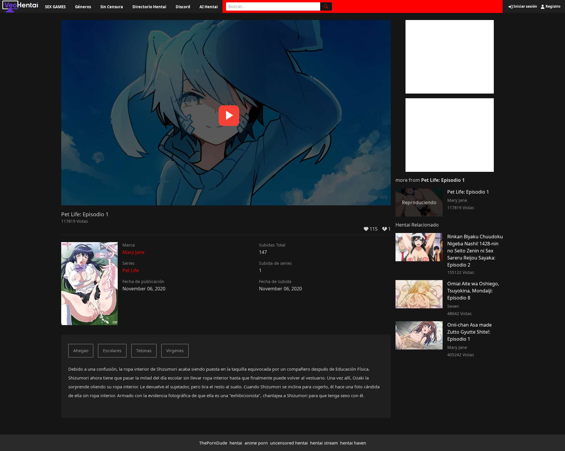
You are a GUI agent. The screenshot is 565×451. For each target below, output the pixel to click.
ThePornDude (213, 443)
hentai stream (324, 443)
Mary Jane (133, 252)
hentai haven (353, 443)
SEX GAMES (55, 6)
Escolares (112, 350)
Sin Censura (111, 6)
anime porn (256, 443)
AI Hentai (209, 6)
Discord (183, 6)
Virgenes (175, 350)
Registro (552, 6)
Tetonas (144, 350)
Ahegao (80, 350)
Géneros (83, 6)
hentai (236, 443)
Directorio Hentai (149, 6)
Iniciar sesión (525, 6)
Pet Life (130, 270)
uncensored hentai (289, 443)
